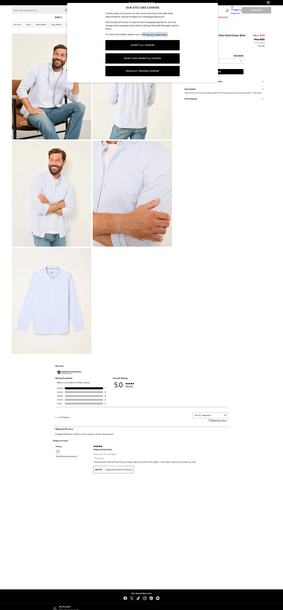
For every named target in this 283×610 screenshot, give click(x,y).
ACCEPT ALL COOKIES (143, 45)
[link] (227, 10)
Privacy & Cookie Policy (155, 34)
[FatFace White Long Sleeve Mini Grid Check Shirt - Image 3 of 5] (51, 194)
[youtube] (157, 598)
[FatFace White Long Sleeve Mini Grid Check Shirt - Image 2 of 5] (132, 86)
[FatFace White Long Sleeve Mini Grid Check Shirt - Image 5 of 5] (51, 301)
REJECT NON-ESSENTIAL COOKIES (142, 58)
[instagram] (145, 598)
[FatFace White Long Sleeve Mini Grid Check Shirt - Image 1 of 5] (51, 86)
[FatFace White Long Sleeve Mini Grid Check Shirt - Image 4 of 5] (132, 194)
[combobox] (212, 415)
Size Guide (238, 55)
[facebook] (125, 598)
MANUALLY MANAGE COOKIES (142, 71)
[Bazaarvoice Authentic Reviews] (69, 372)
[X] (132, 598)
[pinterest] (151, 598)
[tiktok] (138, 598)
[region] (142, 42)
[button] (225, 89)
